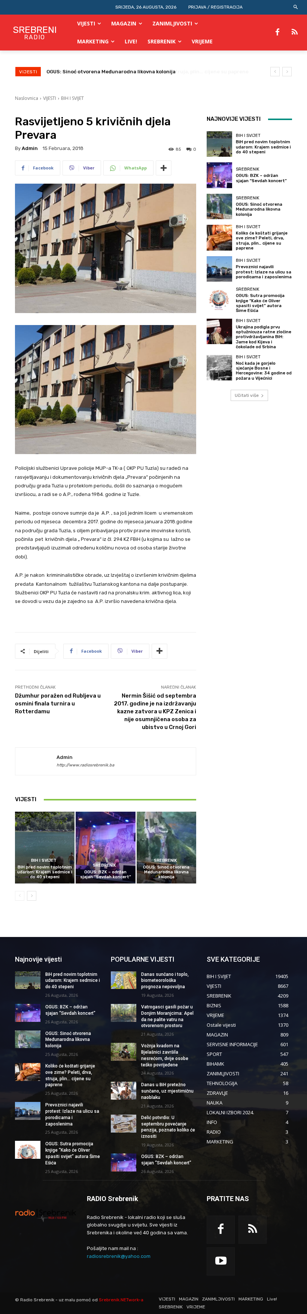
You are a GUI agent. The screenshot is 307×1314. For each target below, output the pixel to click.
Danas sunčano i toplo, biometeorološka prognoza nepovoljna (165, 981)
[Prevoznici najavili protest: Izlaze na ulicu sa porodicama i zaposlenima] (219, 269)
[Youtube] (221, 1261)
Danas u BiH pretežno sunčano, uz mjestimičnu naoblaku (167, 1091)
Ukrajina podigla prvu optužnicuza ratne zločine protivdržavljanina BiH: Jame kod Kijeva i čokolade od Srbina (263, 337)
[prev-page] (19, 896)
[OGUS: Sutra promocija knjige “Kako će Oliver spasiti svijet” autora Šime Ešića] (219, 300)
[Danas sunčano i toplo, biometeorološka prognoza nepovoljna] (123, 980)
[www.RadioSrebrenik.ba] (45, 1215)
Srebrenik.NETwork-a (121, 1299)
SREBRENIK (104, 865)
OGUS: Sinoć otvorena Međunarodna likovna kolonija (166, 872)
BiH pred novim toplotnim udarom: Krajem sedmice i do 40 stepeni (44, 872)
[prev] (275, 71)
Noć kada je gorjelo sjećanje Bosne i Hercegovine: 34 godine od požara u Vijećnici (264, 371)
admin (30, 148)
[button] (296, 7)
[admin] (36, 761)
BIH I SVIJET (72, 98)
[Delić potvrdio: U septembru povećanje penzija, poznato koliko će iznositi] (123, 1124)
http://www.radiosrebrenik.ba (85, 765)
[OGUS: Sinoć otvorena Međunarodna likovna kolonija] (166, 847)
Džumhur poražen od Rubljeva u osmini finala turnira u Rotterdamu (58, 703)
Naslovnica (26, 98)
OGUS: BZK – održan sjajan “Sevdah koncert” (105, 874)
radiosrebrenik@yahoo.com (119, 1256)
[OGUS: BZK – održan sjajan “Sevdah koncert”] (105, 847)
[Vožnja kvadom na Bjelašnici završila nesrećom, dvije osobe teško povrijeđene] (123, 1052)
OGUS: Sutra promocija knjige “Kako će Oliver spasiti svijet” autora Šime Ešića (260, 303)
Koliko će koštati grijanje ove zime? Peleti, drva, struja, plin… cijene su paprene (143, 71)
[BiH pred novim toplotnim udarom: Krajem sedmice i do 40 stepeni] (45, 847)
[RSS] (295, 32)
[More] (163, 167)
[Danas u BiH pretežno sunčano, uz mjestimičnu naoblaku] (123, 1091)
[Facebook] (277, 32)
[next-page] (31, 896)
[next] (287, 71)
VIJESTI (49, 98)
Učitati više (247, 395)
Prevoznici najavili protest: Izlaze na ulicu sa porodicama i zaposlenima (264, 271)
